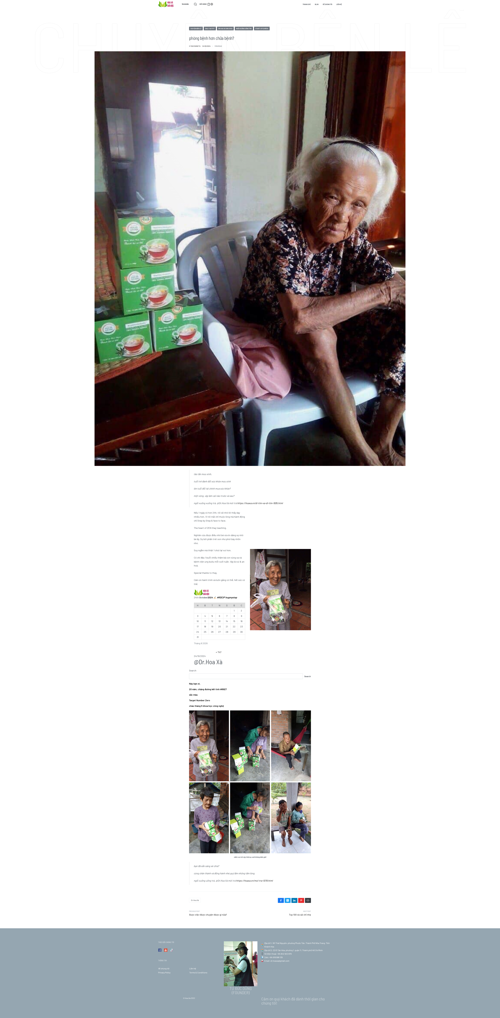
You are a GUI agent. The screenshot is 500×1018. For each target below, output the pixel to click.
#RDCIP (221, 597)
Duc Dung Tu (195, 46)
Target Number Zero (199, 700)
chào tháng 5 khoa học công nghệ (206, 705)
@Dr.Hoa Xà (208, 662)
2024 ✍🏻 (212, 597)
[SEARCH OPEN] (195, 4)
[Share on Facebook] (281, 900)
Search (192, 670)
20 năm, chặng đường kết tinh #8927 (208, 689)
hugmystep (231, 597)
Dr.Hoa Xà (195, 900)
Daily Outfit (210, 28)
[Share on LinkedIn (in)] (294, 900)
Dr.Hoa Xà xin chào (225, 28)
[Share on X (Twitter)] (288, 900)
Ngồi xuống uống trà (244, 28)
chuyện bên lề (195, 28)
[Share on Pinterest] (301, 900)
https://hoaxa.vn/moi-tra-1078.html (254, 880)
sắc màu (193, 694)
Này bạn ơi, (194, 683)
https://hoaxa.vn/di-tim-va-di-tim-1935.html (260, 503)
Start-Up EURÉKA (261, 28)
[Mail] (308, 900)
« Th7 (218, 652)
